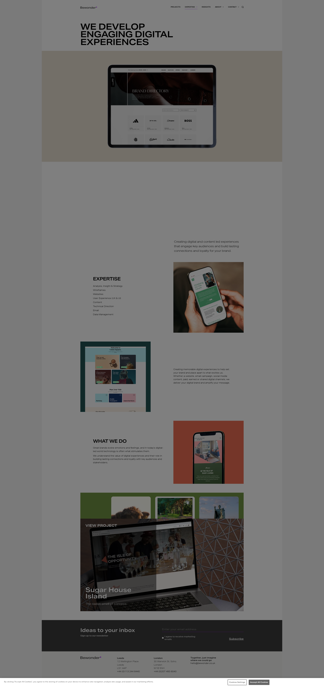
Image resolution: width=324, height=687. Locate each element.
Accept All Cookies (259, 682)
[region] (162, 682)
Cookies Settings (237, 682)
